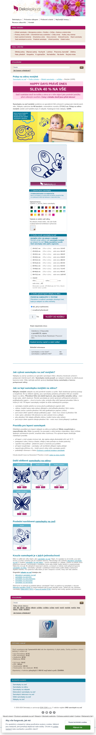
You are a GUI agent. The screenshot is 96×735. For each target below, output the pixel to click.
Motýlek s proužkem (22, 491)
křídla (20, 609)
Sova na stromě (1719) (43, 589)
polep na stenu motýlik (57, 455)
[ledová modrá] (64, 211)
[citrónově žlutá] (35, 214)
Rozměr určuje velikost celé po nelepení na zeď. (47, 241)
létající (15, 609)
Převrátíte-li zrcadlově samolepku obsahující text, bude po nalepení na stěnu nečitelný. (47, 299)
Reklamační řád (87, 716)
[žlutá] (42, 211)
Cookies (77, 716)
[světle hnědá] (39, 214)
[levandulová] (49, 211)
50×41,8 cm (36, 263)
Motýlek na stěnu (40, 464)
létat (78, 608)
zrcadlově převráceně (40, 310)
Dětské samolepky (47, 79)
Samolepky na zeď (19, 79)
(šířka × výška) (47, 248)
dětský (22, 608)
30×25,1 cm (36, 254)
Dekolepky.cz (17, 19)
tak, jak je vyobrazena (40, 307)
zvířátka (59, 79)
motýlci (73, 608)
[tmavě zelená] (39, 207)
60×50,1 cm (36, 266)
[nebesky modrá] (35, 211)
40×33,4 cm (36, 260)
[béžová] (46, 214)
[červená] (39, 211)
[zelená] (31, 211)
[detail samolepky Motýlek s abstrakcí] (56, 487)
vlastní (35, 278)
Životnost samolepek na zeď (24, 716)
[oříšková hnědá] (46, 211)
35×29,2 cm (36, 257)
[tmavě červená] (46, 207)
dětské (33, 608)
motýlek (67, 608)
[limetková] (57, 211)
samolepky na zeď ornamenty (25, 579)
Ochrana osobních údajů (65, 716)
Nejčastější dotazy (62, 19)
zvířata (52, 608)
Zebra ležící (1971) (27, 589)
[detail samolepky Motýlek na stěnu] (38, 487)
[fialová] (57, 207)
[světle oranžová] (31, 214)
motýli (62, 608)
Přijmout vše (77, 727)
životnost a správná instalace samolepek (51, 450)
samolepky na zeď (45, 521)
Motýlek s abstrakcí (59, 464)
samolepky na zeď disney (24, 582)
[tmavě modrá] (42, 207)
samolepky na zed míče (23, 577)
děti (18, 608)
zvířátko (39, 608)
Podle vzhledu (34, 79)
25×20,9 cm (36, 251)
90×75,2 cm (36, 274)
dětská (28, 608)
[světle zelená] (60, 211)
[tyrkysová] (64, 207)
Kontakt (31, 22)
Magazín (38, 716)
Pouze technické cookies (77, 722)
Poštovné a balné (47, 19)
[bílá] (35, 207)
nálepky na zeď (26, 572)
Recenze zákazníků (19, 22)
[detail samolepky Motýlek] (19, 547)
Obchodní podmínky (49, 716)
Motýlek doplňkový (22, 464)
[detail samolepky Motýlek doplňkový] (19, 487)
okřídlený (26, 609)
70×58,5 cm (36, 268)
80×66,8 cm (36, 271)
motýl (57, 608)
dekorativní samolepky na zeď (25, 575)
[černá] (31, 207)
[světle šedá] (53, 211)
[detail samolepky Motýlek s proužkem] (19, 513)
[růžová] (49, 214)
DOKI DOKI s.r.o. (46, 707)
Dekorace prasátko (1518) (21, 587)
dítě (14, 608)
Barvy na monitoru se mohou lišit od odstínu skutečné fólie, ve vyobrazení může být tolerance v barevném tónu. (47, 195)
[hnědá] (53, 207)
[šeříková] (42, 214)
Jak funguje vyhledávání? (22, 70)
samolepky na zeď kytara (23, 581)
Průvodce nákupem (31, 19)
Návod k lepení (8, 716)
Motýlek (22, 525)
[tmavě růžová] (53, 214)
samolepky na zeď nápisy (34, 562)
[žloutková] (49, 207)
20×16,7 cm (36, 248)
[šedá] (60, 207)
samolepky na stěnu (40, 460)
